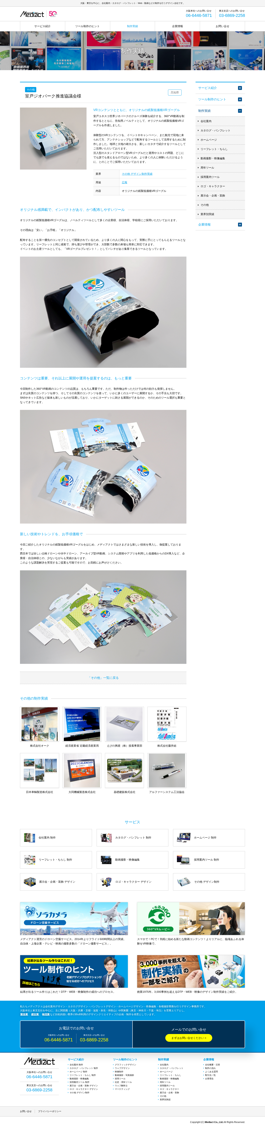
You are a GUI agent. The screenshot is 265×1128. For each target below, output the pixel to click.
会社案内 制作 (76, 1064)
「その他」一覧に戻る (103, 677)
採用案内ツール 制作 (79, 1082)
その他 (205, 204)
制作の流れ (210, 1068)
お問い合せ (222, 26)
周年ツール (207, 167)
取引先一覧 (210, 1075)
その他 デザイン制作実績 (137, 173)
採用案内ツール (210, 176)
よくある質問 (211, 1071)
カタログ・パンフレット (215, 130)
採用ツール (120, 1078)
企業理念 (209, 1078)
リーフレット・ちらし (214, 149)
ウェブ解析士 (121, 1085)
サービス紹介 (42, 26)
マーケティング (122, 1089)
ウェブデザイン (122, 1068)
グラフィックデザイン (125, 1064)
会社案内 (206, 121)
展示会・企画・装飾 (213, 195)
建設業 (35, 1014)
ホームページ (209, 139)
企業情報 (177, 26)
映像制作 (119, 1071)
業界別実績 (207, 214)
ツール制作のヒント (87, 26)
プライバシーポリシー (49, 1111)
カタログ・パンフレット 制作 (84, 1068)
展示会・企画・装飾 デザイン (84, 1085)
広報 (124, 182)
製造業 (24, 1014)
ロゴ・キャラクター (213, 186)
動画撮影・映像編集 (213, 158)
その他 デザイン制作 (79, 1092)
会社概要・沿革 (212, 1064)
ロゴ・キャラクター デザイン (84, 1089)
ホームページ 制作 (78, 1071)
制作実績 (132, 26)
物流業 (46, 1014)
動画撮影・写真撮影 (124, 1075)
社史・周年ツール (123, 1082)
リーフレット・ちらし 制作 (83, 1075)
